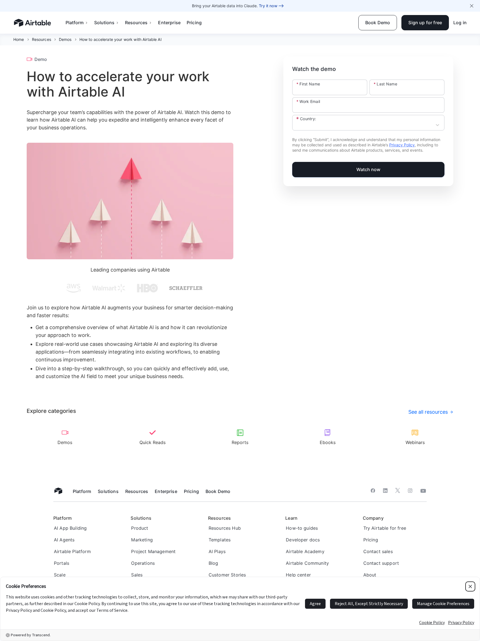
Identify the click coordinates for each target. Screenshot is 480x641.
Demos (65, 39)
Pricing (194, 22)
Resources (136, 22)
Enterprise (169, 22)
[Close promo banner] (471, 6)
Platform (75, 22)
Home (18, 39)
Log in (460, 22)
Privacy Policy (402, 144)
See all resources (428, 412)
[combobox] (297, 125)
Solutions (104, 22)
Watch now (368, 169)
